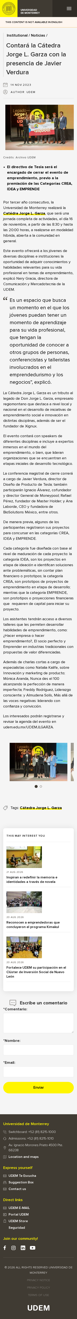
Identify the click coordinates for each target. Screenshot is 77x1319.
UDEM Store (18, 1221)
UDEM (26, 8)
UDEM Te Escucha (22, 1175)
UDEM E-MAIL (19, 1208)
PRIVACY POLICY (38, 1287)
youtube (32, 1248)
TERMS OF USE (38, 1295)
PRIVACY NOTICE (38, 1280)
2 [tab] (41, 786)
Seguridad (17, 1227)
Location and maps (24, 1157)
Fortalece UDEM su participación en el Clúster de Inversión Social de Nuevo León (36, 972)
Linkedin (23, 1248)
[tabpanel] (38, 762)
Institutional (17, 35)
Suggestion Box (21, 1182)
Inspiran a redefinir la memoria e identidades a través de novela (31, 880)
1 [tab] (36, 786)
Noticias (38, 35)
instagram (13, 1248)
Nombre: (12, 1041)
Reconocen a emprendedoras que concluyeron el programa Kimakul (33, 925)
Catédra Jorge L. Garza (24, 213)
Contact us (17, 1189)
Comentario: (16, 1009)
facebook (4, 1248)
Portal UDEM (19, 1214)
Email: (10, 1063)
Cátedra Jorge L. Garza (41, 808)
